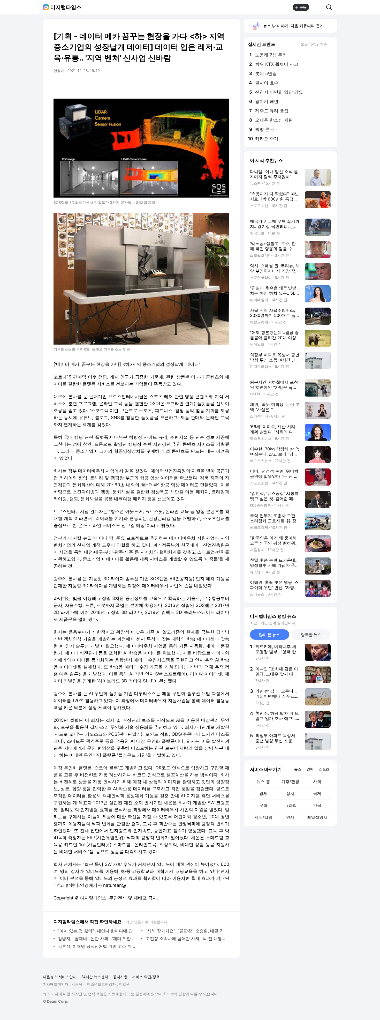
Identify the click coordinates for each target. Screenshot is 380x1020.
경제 (263, 793)
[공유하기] (317, 7)
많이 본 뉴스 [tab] (269, 634)
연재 (290, 817)
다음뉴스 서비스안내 (60, 976)
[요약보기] (183, 85)
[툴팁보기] (331, 44)
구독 (303, 7)
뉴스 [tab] (297, 768)
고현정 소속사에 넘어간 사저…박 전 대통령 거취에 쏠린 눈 (186, 938)
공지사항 (120, 976)
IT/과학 (290, 805)
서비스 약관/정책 (146, 976)
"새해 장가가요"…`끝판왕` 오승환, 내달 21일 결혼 (186, 930)
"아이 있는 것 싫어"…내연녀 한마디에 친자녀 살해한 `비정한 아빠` (98, 930)
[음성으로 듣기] (193, 85)
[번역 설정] (203, 85)
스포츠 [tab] (324, 769)
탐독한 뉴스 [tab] (311, 634)
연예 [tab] (310, 769)
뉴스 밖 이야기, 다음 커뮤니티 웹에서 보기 (299, 25)
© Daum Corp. (55, 1001)
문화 (263, 805)
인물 (317, 805)
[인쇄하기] (224, 85)
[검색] (330, 7)
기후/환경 (290, 781)
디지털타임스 (65, 7)
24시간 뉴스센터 (94, 976)
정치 (290, 793)
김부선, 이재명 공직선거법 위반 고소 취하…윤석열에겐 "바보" (98, 946)
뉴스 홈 (263, 781)
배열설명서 (317, 817)
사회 (317, 781)
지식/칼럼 (263, 817)
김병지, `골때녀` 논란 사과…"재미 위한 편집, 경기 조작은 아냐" (98, 938)
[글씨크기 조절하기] (214, 85)
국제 (317, 793)
